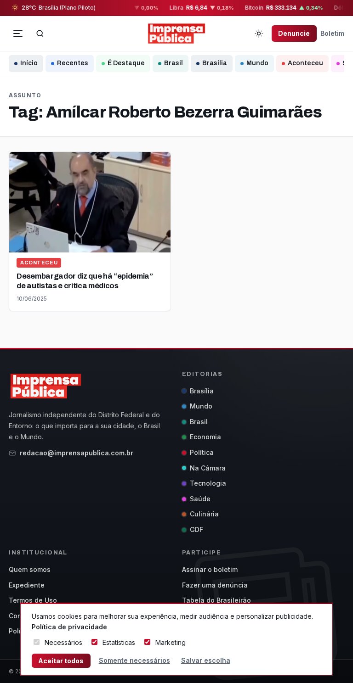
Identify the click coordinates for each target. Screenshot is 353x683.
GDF (196, 529)
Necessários (63, 642)
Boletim (332, 33)
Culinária (204, 514)
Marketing (170, 642)
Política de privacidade (69, 627)
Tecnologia (208, 483)
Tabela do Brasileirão (216, 600)
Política (202, 452)
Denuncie (294, 33)
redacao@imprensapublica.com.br (76, 453)
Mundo (257, 63)
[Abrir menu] (18, 33)
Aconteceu (305, 63)
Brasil (173, 63)
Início (29, 63)
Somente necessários (134, 660)
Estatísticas (118, 642)
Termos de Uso (33, 600)
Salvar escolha (205, 660)
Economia (205, 437)
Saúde (200, 499)
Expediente (27, 585)
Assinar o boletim (210, 569)
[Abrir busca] (40, 33)
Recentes (72, 63)
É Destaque (126, 63)
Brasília (214, 63)
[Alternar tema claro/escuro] (259, 33)
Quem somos (30, 569)
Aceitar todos (61, 661)
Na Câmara (208, 468)
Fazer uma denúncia (215, 585)
